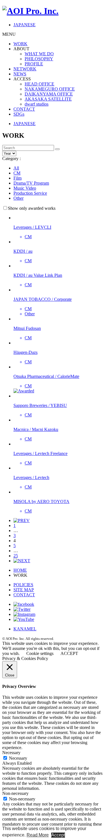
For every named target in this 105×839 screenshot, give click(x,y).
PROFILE (34, 63)
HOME (20, 570)
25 (15, 555)
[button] (57, 149)
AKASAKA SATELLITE (48, 99)
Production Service (30, 193)
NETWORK (24, 68)
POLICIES (23, 584)
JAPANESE (24, 24)
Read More (38, 835)
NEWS (19, 73)
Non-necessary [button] (15, 793)
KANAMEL (24, 628)
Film (17, 178)
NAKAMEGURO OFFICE (50, 89)
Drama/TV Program (31, 183)
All (16, 168)
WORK (20, 43)
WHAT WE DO (39, 53)
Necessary (18, 758)
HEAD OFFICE (39, 84)
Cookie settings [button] (39, 653)
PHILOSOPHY (39, 58)
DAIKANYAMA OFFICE (49, 94)
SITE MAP (23, 589)
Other (18, 198)
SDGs (18, 114)
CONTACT (24, 109)
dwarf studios (36, 104)
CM (16, 173)
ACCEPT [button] (69, 653)
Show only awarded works (31, 208)
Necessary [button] (11, 752)
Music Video (24, 188)
